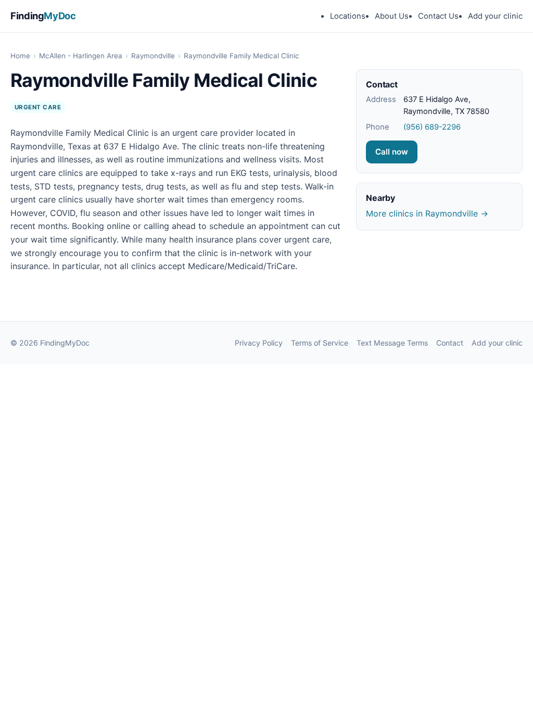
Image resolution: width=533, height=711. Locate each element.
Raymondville (153, 56)
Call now (391, 152)
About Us (392, 16)
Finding (43, 15)
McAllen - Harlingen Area (80, 56)
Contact (449, 342)
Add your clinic (495, 16)
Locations (347, 16)
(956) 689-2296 (432, 127)
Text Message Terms (392, 342)
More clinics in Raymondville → (427, 213)
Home (20, 56)
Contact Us (438, 16)
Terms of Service (319, 342)
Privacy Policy (259, 342)
